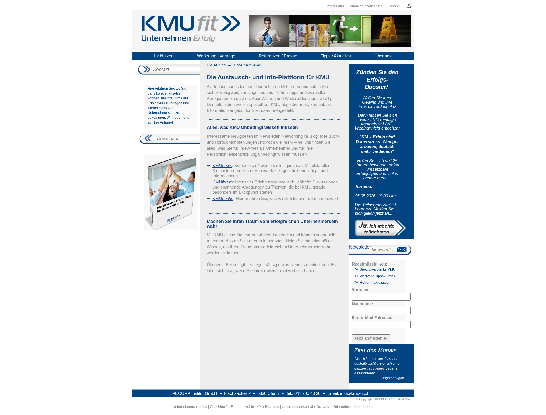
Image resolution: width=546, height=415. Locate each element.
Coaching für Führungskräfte (232, 407)
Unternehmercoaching (190, 407)
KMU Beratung (268, 407)
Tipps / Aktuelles (336, 55)
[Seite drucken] (408, 7)
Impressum (335, 6)
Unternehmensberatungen (352, 407)
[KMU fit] (191, 30)
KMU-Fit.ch (216, 65)
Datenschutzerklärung (366, 6)
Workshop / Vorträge (216, 55)
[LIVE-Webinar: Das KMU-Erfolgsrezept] (377, 228)
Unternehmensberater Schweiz (306, 407)
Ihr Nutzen (163, 55)
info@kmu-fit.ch (354, 393)
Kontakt (393, 6)
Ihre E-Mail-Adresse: (372, 317)
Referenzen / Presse (278, 55)
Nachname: (363, 303)
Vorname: (361, 289)
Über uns (383, 55)
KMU (222, 165)
